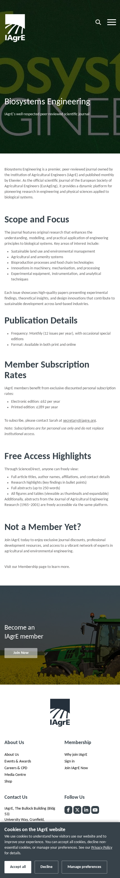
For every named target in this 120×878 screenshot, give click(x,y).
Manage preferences (84, 867)
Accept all (18, 867)
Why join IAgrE (75, 755)
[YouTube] (95, 810)
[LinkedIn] (86, 810)
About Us (11, 755)
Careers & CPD (15, 768)
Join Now (20, 653)
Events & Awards (17, 761)
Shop (8, 781)
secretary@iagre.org (79, 421)
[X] (77, 810)
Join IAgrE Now (76, 768)
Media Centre (15, 775)
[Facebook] (68, 810)
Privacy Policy (101, 848)
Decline (46, 867)
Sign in (69, 761)
